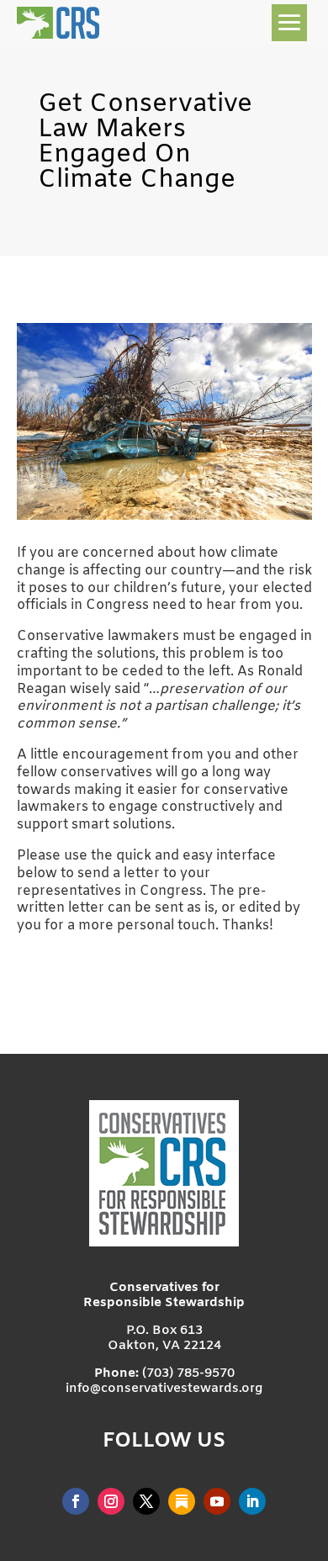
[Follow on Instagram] (111, 1501)
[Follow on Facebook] (75, 1501)
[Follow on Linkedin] (252, 1501)
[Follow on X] (146, 1501)
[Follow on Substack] (181, 1501)
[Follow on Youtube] (217, 1501)
